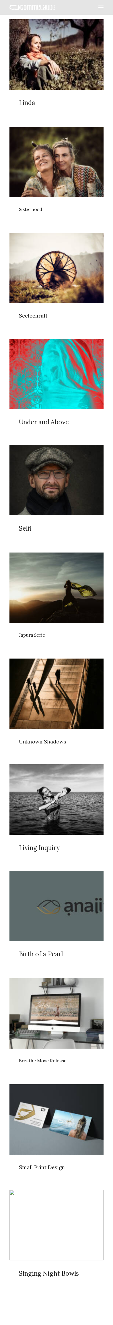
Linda (27, 103)
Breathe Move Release (42, 1061)
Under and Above (44, 422)
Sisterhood (30, 209)
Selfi (25, 528)
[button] (101, 7)
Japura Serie (32, 635)
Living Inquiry (39, 848)
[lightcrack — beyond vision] (32, 7)
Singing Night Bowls (49, 1273)
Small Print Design (42, 1167)
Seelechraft (33, 315)
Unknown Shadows (42, 741)
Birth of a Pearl (41, 954)
